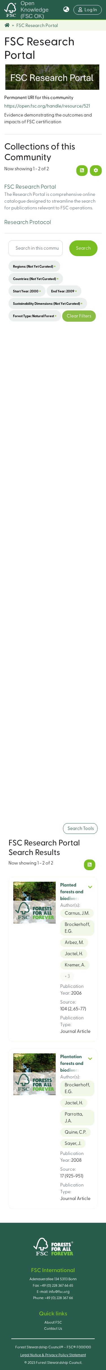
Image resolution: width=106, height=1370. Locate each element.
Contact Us (53, 1328)
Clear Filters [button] (79, 316)
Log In (93, 9)
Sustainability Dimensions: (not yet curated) (48, 303)
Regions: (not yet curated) (34, 266)
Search (83, 248)
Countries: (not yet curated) (36, 278)
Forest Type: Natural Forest (35, 316)
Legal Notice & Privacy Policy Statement (53, 1355)
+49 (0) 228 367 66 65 (56, 1285)
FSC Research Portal (30, 187)
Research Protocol (27, 222)
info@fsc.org (59, 1291)
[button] (66, 9)
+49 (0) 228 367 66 (59, 1298)
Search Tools (80, 828)
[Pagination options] (96, 170)
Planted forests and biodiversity (72, 892)
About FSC (53, 1322)
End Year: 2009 (64, 291)
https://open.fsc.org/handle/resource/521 (47, 106)
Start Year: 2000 (27, 291)
